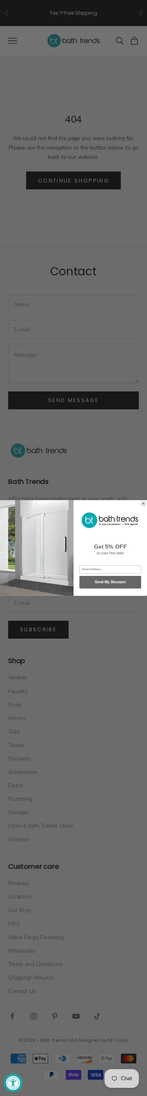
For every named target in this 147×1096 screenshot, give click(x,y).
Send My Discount (110, 582)
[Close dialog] (143, 503)
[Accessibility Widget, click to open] (13, 1083)
